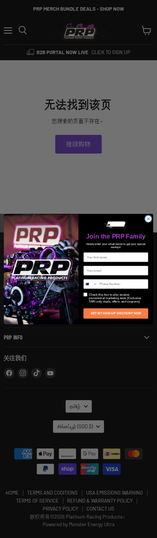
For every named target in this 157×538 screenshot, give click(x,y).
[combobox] (91, 283)
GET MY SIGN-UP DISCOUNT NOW (116, 313)
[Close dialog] (148, 218)
